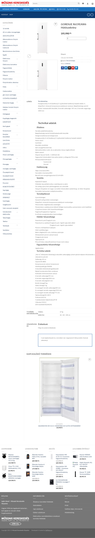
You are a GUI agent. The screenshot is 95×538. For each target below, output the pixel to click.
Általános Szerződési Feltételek (43, 502)
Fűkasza (5, 75)
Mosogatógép (7, 159)
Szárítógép (6, 201)
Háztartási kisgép (8, 103)
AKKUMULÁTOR (8, 36)
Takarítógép (6, 218)
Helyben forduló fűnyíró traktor (10, 108)
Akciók (36, 9)
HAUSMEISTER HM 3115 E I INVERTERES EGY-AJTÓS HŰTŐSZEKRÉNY (59, 426)
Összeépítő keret (8, 172)
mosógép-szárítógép (9, 168)
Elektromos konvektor (10, 64)
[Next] (33, 55)
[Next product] (88, 14)
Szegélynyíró (7, 204)
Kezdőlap (4, 14)
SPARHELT (6, 197)
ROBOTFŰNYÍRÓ (8, 186)
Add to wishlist (69, 48)
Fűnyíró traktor (8, 79)
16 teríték (6, 28)
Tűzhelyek (6, 226)
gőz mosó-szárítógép (9, 95)
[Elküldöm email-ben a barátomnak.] (69, 67)
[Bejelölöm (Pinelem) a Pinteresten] (72, 67)
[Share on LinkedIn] (76, 67)
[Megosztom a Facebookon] (62, 67)
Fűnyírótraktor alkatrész (10, 82)
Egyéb (5, 55)
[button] (88, 3)
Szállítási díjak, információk (73, 509)
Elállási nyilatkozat (39, 512)
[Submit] (78, 3)
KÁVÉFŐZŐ (7, 122)
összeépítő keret (8, 176)
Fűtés (4, 87)
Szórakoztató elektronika (7, 213)
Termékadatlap (43, 101)
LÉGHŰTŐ (6, 144)
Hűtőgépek (6, 114)
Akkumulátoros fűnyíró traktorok (10, 47)
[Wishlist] (83, 3)
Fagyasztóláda (7, 68)
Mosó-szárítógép (8, 155)
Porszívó (5, 183)
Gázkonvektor (7, 91)
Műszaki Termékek (10, 9)
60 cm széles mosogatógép (11, 32)
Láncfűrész (6, 140)
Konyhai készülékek (6, 136)
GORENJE (67, 63)
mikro (4, 147)
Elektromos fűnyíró (6, 60)
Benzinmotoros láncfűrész (11, 51)
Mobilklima (6, 151)
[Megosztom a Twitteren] (66, 67)
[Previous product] (91, 14)
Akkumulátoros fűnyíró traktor (10, 41)
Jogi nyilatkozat (38, 509)
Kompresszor (7, 131)
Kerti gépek (6, 126)
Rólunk (67, 502)
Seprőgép (6, 190)
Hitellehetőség (69, 512)
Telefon (5, 221)
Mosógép (6, 164)
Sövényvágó (7, 194)
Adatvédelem (37, 505)
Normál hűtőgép (71, 60)
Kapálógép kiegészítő (9, 118)
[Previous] (27, 92)
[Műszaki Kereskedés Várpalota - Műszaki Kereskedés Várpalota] (15, 3)
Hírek (66, 505)
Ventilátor (6, 230)
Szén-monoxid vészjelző (10, 208)
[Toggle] (17, 59)
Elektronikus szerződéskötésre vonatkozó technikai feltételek (46, 517)
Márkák (26, 9)
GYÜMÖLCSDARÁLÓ (10, 98)
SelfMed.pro (48, 530)
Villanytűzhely (7, 234)
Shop (11, 14)
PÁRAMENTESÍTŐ (9, 179)
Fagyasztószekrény (9, 71)
